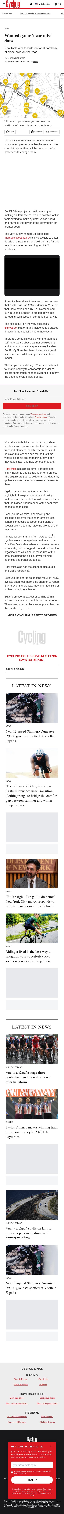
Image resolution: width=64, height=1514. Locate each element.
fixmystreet (10, 327)
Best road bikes (17, 1398)
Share (11, 132)
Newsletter (54, 132)
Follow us (38, 132)
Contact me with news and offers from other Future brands (32, 1472)
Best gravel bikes (47, 1398)
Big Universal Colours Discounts (35, 13)
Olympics (43, 1385)
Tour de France (20, 1379)
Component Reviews (17, 1422)
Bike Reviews (47, 1417)
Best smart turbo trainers (17, 1403)
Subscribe (45, 4)
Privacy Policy (42, 1491)
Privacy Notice (41, 417)
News (6, 28)
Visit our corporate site (42, 1502)
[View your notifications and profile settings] (31, 4)
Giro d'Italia (43, 1379)
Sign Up (32, 1480)
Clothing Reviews (47, 1422)
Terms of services (39, 414)
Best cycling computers (47, 1403)
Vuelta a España (21, 1385)
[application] (32, 273)
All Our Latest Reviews (17, 1417)
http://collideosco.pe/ (17, 237)
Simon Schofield (16, 58)
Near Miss (10, 468)
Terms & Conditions (29, 1493)
